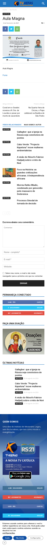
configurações (8, 533)
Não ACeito (20, 538)
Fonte (5, 75)
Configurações (35, 538)
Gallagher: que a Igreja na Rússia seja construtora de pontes (30, 135)
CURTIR (40, 302)
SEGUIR (40, 308)
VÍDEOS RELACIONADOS (12, 125)
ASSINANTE (38, 313)
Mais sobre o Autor (32, 125)
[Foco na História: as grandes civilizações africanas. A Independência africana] (9, 172)
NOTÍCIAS (13, 10)
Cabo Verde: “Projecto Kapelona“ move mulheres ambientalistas (30, 147)
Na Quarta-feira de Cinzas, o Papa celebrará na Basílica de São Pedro (34, 111)
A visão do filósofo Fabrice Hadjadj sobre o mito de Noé (30, 160)
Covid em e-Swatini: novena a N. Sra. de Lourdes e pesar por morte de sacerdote (11, 111)
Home (5, 10)
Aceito (7, 538)
